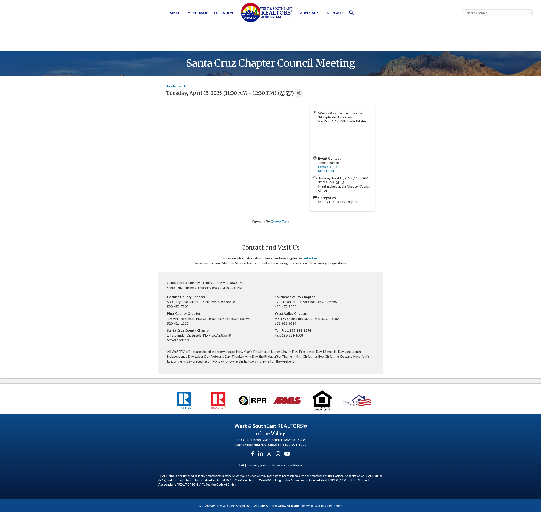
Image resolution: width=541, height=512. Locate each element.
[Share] (298, 93)
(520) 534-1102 (329, 166)
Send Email (326, 170)
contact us (309, 258)
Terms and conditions (286, 465)
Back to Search (176, 86)
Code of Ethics (226, 484)
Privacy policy (258, 465)
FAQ (242, 465)
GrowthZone (279, 221)
